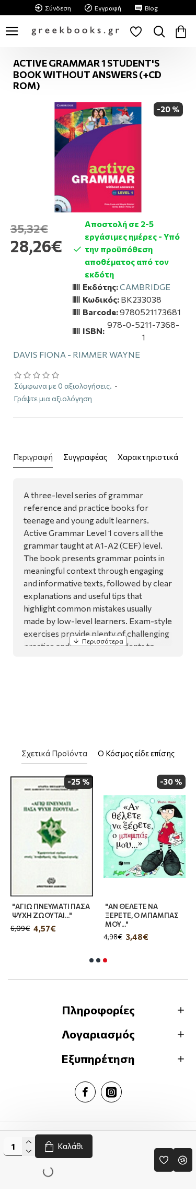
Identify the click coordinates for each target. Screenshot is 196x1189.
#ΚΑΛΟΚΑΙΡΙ (62, 906)
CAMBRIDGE (145, 287)
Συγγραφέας (85, 457)
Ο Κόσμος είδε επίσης (136, 753)
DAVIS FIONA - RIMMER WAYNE (76, 354)
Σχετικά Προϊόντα (54, 753)
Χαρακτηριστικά (148, 457)
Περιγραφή (33, 457)
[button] (91, 960)
